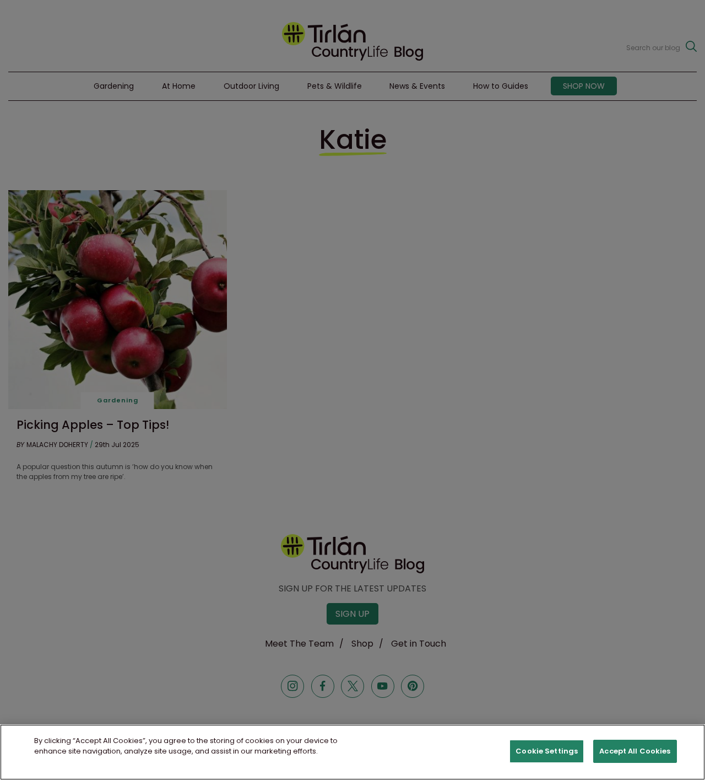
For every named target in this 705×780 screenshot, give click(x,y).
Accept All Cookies (634, 751)
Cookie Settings (547, 751)
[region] (352, 752)
